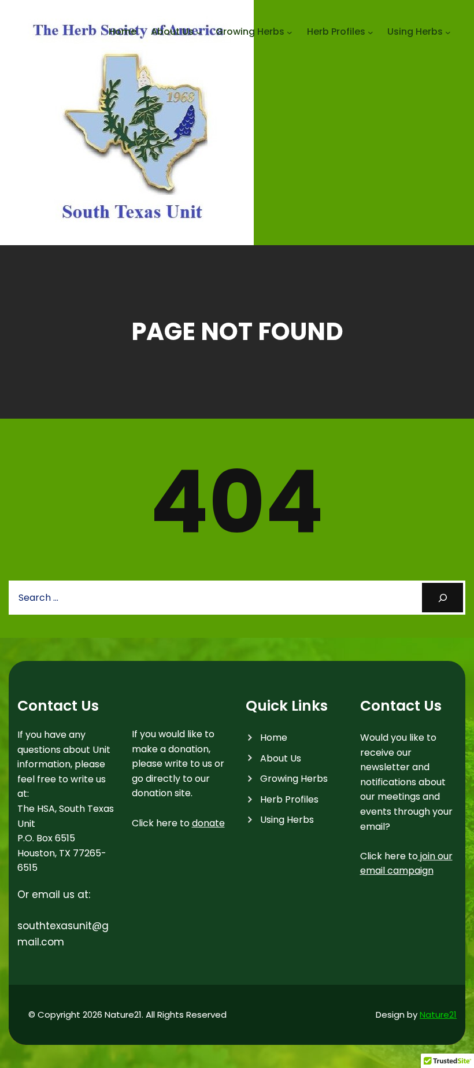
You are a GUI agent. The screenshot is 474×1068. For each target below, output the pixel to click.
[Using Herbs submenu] (448, 32)
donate (208, 823)
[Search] (442, 597)
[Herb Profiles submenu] (370, 32)
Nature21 (438, 1014)
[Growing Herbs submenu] (289, 32)
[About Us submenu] (199, 32)
